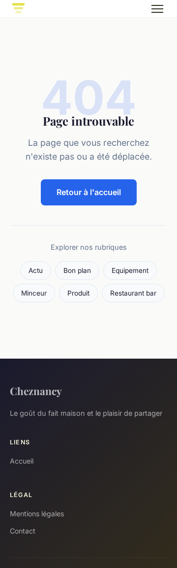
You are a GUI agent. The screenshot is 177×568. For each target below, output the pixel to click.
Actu (36, 270)
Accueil (21, 461)
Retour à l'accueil (89, 192)
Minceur (34, 293)
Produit (78, 293)
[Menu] (157, 9)
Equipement (130, 270)
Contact (22, 531)
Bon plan (77, 270)
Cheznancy (36, 391)
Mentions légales (37, 513)
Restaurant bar (133, 293)
